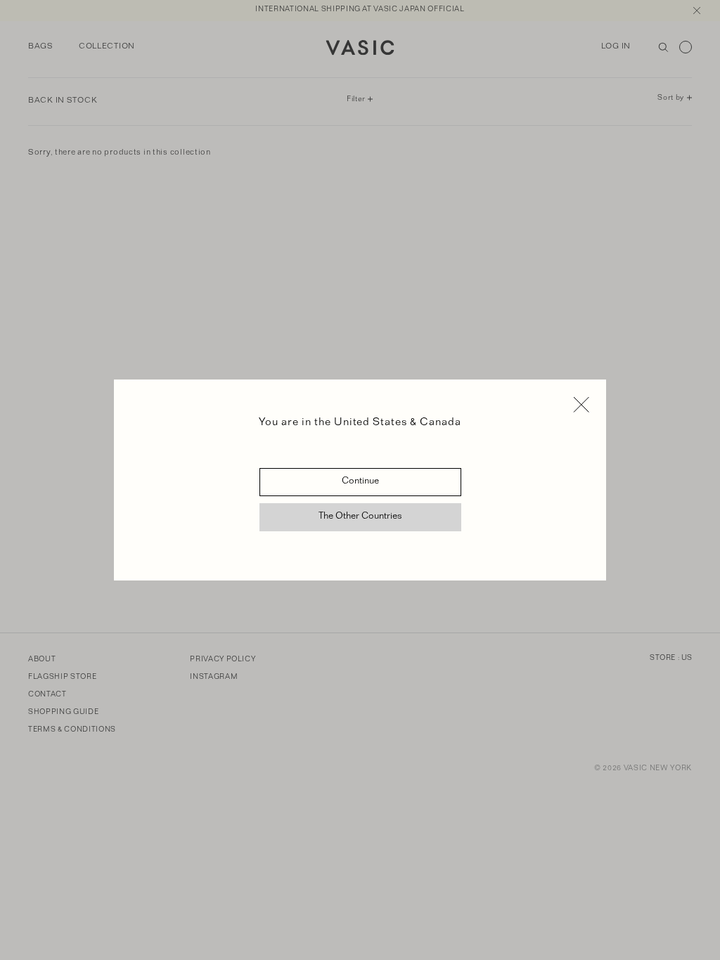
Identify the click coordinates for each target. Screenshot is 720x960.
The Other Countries (360, 517)
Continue (360, 482)
